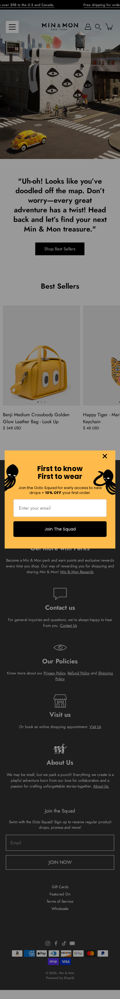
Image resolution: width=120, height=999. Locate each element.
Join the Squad (60, 529)
